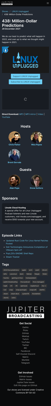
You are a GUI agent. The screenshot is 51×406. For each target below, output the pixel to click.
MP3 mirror (30, 114)
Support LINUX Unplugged (25, 76)
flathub (29, 274)
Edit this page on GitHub (25, 385)
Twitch (25, 339)
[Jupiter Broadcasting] (25, 317)
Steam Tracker (13, 257)
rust (5, 290)
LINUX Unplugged (20, 11)
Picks (25, 330)
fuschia (6, 278)
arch (30, 270)
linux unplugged (38, 282)
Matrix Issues (25, 379)
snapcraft (33, 290)
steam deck (15, 294)
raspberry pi (34, 286)
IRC (25, 348)
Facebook (25, 351)
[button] (48, 3)
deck (21, 274)
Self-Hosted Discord (25, 354)
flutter (45, 274)
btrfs (5, 274)
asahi (37, 270)
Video (40, 114)
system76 (25, 294)
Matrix (25, 357)
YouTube (6, 117)
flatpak (37, 274)
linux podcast (25, 282)
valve (13, 298)
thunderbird (36, 294)
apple (24, 270)
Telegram (25, 363)
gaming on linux (17, 278)
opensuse (24, 286)
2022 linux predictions (11, 270)
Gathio (25, 327)
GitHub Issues (25, 376)
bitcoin (44, 270)
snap (11, 290)
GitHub (25, 333)
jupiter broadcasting (10, 282)
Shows (5, 11)
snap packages (21, 290)
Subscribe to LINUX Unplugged (25, 82)
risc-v (44, 286)
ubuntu (6, 298)
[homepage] (7, 3)
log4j (5, 286)
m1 (11, 286)
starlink (42, 290)
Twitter (25, 345)
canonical (13, 274)
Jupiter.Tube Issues (25, 382)
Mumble (25, 360)
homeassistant (31, 278)
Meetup (25, 336)
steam (6, 294)
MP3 (21, 114)
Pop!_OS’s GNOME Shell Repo (19, 253)
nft (16, 286)
